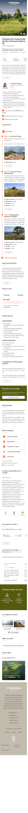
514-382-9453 (17, 110)
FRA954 (10, 107)
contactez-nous (7, 307)
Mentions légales (5, 745)
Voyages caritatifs (13, 720)
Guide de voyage (5, 750)
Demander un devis (13, 397)
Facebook (7, 732)
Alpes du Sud (19, 629)
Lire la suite (6, 77)
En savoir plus (6, 543)
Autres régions (14, 632)
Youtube (20, 732)
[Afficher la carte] (3, 131)
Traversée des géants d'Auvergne (12, 675)
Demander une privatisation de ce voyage (14, 116)
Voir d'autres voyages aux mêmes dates (13, 302)
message (4, 112)
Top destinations (13, 712)
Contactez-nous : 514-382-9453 (13, 728)
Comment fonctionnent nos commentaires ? (12, 557)
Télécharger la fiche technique (11, 119)
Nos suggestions (13, 715)
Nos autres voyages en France (8, 657)
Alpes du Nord (7, 629)
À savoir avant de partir (9, 465)
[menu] (24, 3)
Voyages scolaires (13, 723)
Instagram (13, 732)
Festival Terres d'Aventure (17, 745)
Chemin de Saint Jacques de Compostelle (13, 645)
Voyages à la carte (13, 717)
